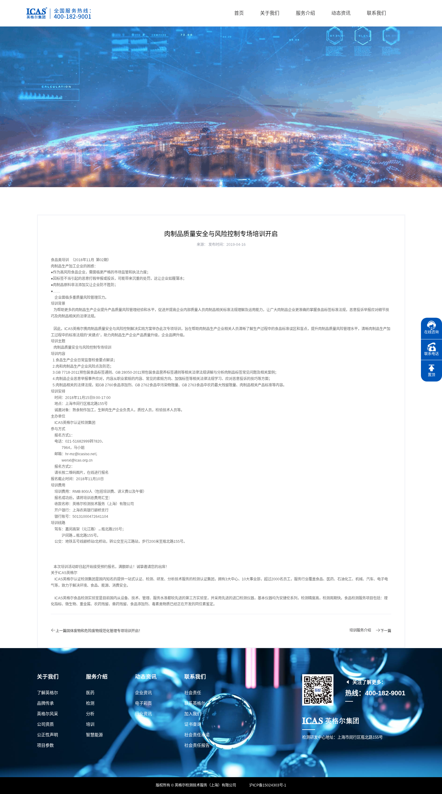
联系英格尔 (194, 703)
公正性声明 (47, 734)
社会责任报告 (197, 745)
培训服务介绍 (360, 630)
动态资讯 (341, 13)
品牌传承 (45, 703)
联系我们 (376, 13)
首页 (239, 13)
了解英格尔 (47, 692)
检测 (90, 703)
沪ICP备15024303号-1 (267, 785)
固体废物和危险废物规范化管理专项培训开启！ (104, 631)
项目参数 (45, 745)
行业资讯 (143, 713)
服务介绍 (305, 13)
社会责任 (192, 692)
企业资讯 (143, 692)
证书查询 (192, 724)
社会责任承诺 (197, 734)
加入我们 (192, 713)
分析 (90, 713)
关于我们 (269, 13)
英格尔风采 (47, 713)
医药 (90, 692)
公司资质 (45, 724)
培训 (90, 724)
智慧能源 (94, 734)
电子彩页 (143, 703)
